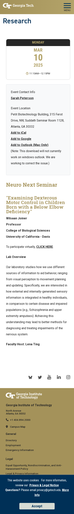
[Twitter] (40, 377)
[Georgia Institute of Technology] (18, 6)
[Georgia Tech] (24, 395)
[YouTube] (49, 377)
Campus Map (17, 426)
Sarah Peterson (22, 98)
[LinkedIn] (59, 377)
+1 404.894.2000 (20, 419)
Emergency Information (20, 450)
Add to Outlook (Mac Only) (29, 145)
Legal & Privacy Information (22, 473)
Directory (11, 440)
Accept (37, 506)
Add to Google (21, 139)
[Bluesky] (30, 377)
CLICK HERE (44, 247)
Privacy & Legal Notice (44, 485)
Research (17, 20)
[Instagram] (68, 377)
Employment (13, 445)
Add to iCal (18, 133)
